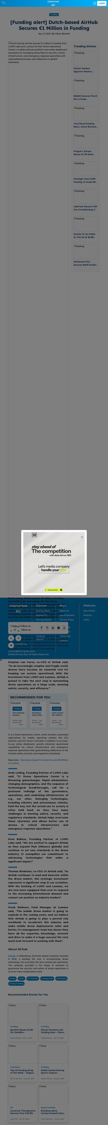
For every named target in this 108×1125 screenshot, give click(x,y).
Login (102, 3)
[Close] (82, 537)
